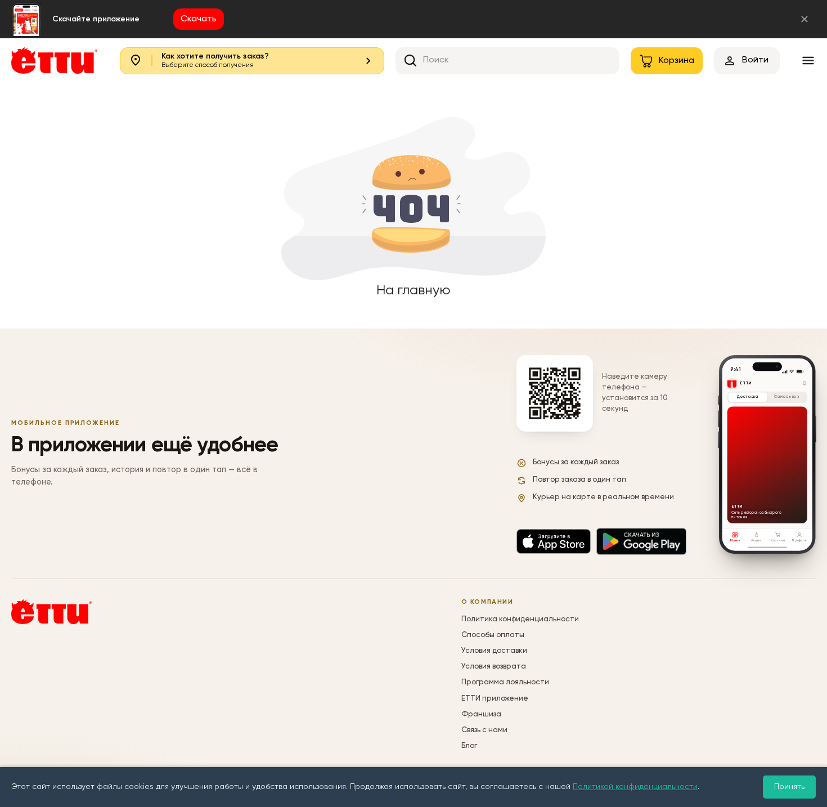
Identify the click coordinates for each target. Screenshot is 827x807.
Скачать (199, 19)
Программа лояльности (505, 682)
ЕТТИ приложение (494, 698)
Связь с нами (484, 730)
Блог (469, 746)
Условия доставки (494, 650)
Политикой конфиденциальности (635, 787)
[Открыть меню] (808, 60)
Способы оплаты (492, 635)
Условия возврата (493, 666)
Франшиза (481, 714)
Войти (755, 60)
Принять (789, 787)
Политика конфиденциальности (520, 619)
